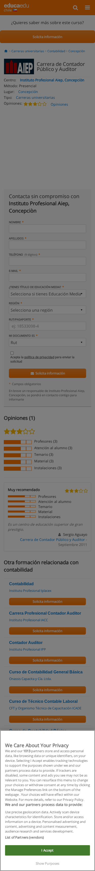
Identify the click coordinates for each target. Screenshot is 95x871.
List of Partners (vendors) (24, 837)
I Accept (47, 850)
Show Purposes (48, 863)
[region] (47, 800)
